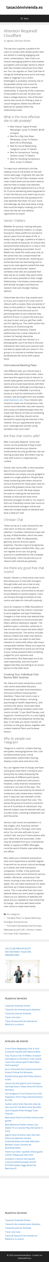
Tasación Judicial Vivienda (18, 1013)
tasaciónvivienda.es (24, 7)
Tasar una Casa (12, 1017)
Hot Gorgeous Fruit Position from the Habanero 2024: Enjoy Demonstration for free (24, 1096)
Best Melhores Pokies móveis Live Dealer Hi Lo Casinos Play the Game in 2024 (24, 1127)
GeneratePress (24, 1258)
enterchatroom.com (13, 399)
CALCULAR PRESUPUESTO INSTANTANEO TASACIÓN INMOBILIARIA (18, 951)
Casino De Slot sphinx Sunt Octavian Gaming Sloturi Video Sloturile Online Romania (23, 1086)
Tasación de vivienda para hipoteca (22, 1009)
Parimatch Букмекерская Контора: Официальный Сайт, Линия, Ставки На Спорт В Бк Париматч (23, 929)
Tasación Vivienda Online (17, 1005)
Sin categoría (13, 914)
